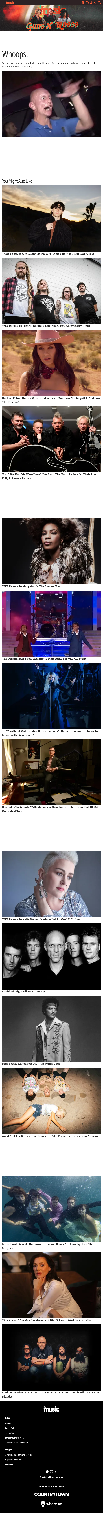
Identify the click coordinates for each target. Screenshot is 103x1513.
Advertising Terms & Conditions (16, 1443)
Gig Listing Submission (13, 1459)
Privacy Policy (10, 1428)
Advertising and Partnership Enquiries (18, 1455)
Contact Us (9, 1464)
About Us (8, 1423)
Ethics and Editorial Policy (14, 1438)
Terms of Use (9, 1433)
